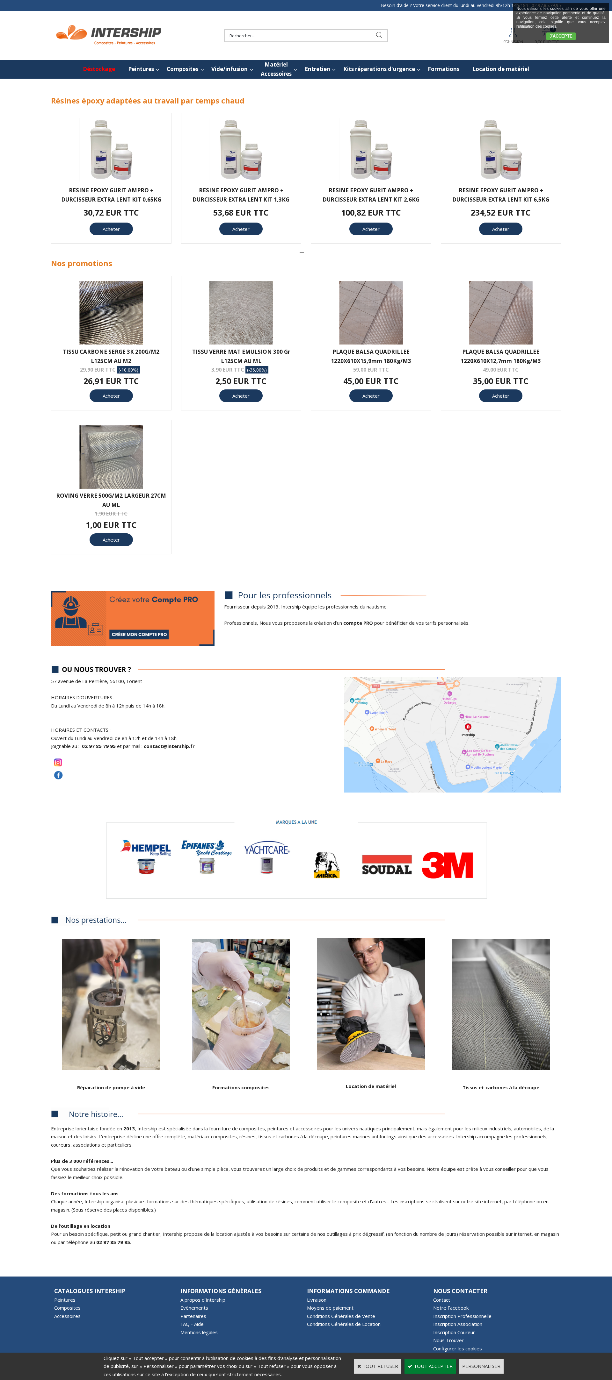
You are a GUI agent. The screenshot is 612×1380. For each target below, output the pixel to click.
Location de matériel (500, 69)
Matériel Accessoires (276, 69)
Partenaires (193, 1316)
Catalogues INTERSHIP (90, 1291)
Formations (443, 69)
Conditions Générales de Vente (341, 1316)
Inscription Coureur (454, 1332)
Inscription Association (457, 1324)
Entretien (317, 69)
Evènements (194, 1308)
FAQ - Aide (192, 1324)
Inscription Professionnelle (462, 1316)
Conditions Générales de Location (344, 1324)
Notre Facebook (451, 1308)
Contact (441, 1300)
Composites (182, 69)
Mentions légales (199, 1332)
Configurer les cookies (457, 1348)
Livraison (316, 1300)
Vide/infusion (229, 69)
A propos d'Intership (202, 1300)
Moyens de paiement (330, 1308)
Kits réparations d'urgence (379, 69)
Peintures (141, 69)
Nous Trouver (448, 1340)
